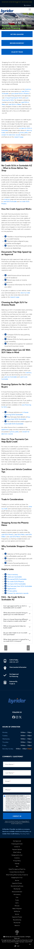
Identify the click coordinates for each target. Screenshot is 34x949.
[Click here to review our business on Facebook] (14, 718)
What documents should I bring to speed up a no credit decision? (15, 613)
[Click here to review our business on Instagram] (17, 718)
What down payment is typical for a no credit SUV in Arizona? (16, 640)
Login (17, 946)
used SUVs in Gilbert (14, 104)
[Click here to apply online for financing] (4, 675)
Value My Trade (17, 52)
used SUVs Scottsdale (10, 201)
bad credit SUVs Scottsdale (13, 424)
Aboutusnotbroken (17, 891)
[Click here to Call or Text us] (4, 660)
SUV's (17, 903)
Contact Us (17, 816)
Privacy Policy (9, 810)
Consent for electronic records (17, 593)
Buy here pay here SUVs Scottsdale (19, 586)
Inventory (17, 858)
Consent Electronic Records (17, 872)
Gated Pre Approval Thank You (17, 869)
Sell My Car (17, 911)
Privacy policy (12, 591)
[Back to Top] (29, 944)
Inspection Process (17, 883)
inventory (28, 89)
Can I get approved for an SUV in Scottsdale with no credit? (15, 607)
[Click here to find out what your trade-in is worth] (4, 682)
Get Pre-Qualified (17, 34)
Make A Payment (17, 908)
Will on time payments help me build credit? (14, 627)
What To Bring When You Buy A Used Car (17, 874)
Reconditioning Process (17, 886)
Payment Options (17, 849)
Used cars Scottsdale (14, 577)
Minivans (17, 905)
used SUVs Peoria (14, 536)
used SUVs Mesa (19, 534)
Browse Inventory (17, 43)
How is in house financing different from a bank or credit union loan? (15, 620)
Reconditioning (17, 919)
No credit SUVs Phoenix (15, 581)
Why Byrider (17, 889)
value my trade (25, 293)
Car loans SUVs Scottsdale (16, 584)
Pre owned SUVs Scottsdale (16, 579)
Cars (17, 897)
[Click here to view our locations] (4, 668)
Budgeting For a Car (17, 855)
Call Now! (28, 5)
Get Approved (17, 841)
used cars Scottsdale (10, 377)
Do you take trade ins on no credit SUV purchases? (15, 633)
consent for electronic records (10, 135)
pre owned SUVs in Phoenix (20, 93)
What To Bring (17, 852)
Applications (11, 588)
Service (17, 880)
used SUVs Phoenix (7, 534)
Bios (17, 866)
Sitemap (17, 863)
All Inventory (17, 894)
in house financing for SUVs (13, 98)
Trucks (17, 900)
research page (18, 137)
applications (5, 429)
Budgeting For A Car (17, 877)
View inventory (12, 574)
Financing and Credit (17, 844)
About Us (17, 925)
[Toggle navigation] (29, 9)
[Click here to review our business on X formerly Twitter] (20, 718)
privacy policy (23, 132)
